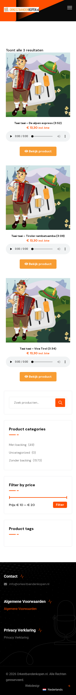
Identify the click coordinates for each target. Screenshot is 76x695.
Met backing (18, 445)
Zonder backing (20, 460)
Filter (60, 505)
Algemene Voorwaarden (20, 609)
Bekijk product (40, 151)
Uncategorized (19, 453)
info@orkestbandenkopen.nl (29, 584)
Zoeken (60, 402)
